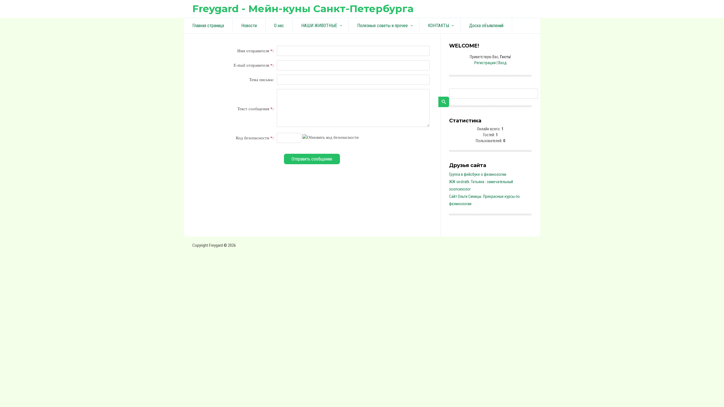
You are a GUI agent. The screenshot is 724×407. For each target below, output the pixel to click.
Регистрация (485, 62)
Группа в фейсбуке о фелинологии (477, 174)
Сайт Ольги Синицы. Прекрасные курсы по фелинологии (484, 200)
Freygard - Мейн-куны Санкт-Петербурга (302, 9)
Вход (502, 62)
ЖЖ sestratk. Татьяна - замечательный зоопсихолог (481, 185)
